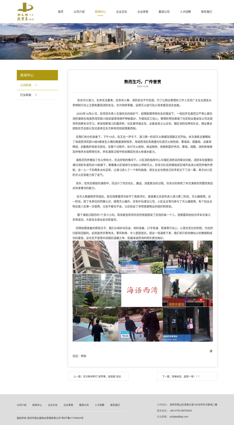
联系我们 (206, 12)
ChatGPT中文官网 (61, 396)
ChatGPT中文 (154, 396)
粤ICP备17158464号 (72, 418)
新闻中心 (100, 12)
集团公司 (164, 12)
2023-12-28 (142, 86)
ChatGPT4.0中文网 (108, 396)
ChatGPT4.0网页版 (84, 396)
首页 (60, 12)
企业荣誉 (142, 12)
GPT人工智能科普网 (133, 396)
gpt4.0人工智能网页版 (35, 396)
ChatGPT (5, 396)
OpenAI (16, 396)
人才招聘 (185, 12)
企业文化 (121, 12)
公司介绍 (79, 12)
